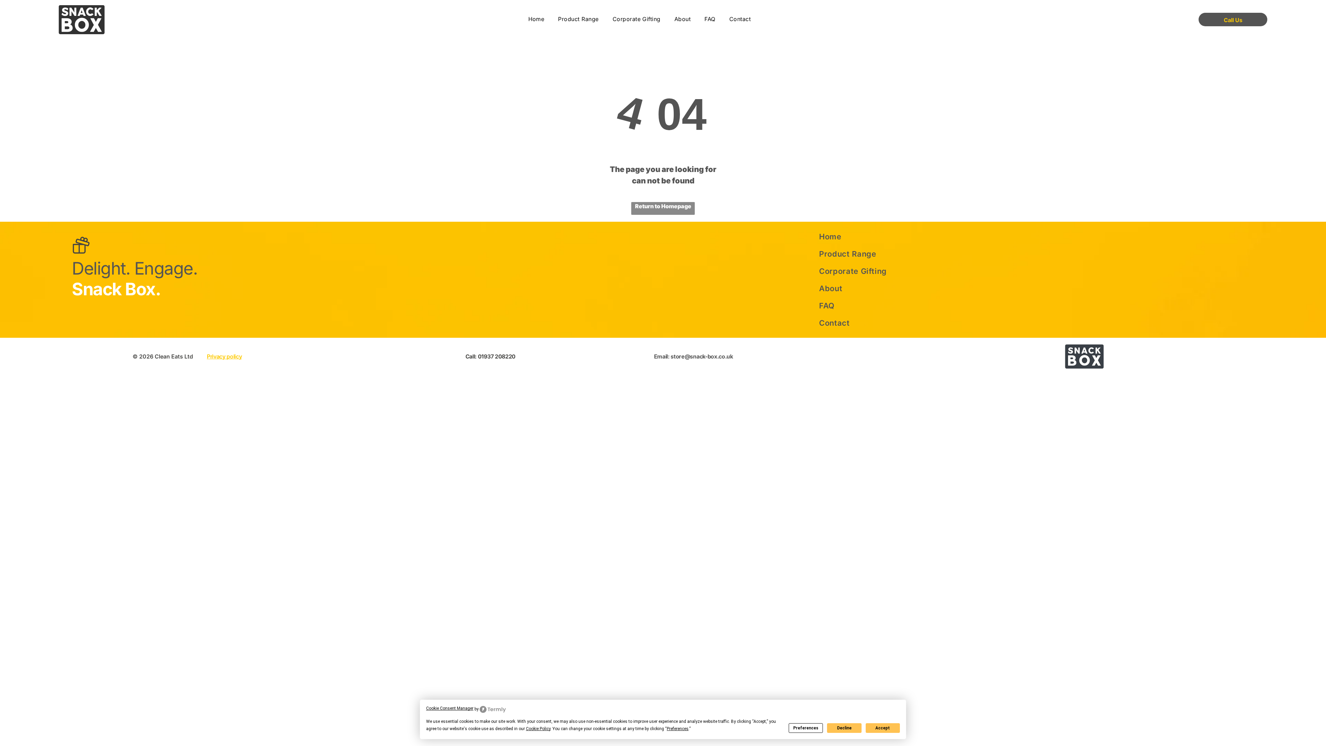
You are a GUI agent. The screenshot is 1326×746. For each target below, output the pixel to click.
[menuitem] (536, 19)
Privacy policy (224, 356)
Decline (844, 728)
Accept (882, 728)
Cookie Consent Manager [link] (449, 708)
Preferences (805, 728)
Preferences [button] (678, 728)
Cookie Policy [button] (538, 728)
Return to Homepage (663, 206)
